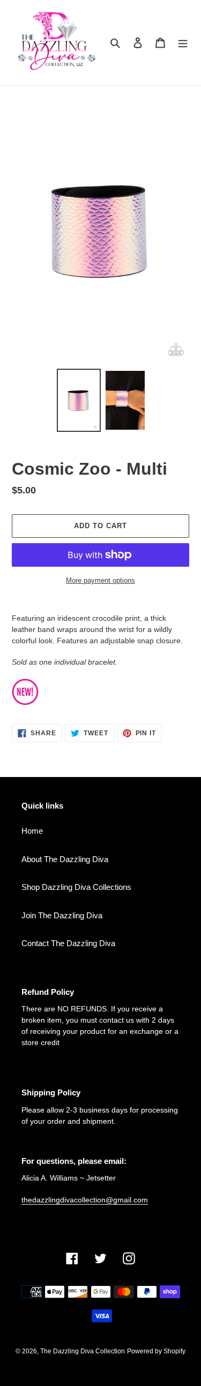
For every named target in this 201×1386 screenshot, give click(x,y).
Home (32, 830)
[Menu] (183, 42)
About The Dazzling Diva (64, 859)
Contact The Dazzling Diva (68, 943)
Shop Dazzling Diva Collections (76, 887)
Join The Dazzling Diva (61, 915)
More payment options (100, 580)
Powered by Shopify (156, 1351)
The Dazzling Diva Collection (82, 1351)
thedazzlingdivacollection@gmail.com (84, 1199)
